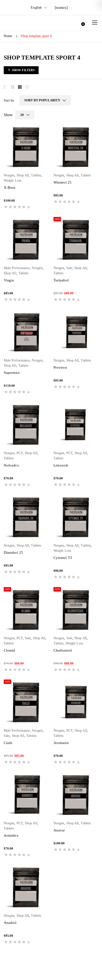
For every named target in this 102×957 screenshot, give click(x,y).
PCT (20, 453)
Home (8, 36)
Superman (12, 373)
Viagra (9, 280)
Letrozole (60, 465)
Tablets (36, 175)
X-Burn (9, 188)
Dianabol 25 (13, 552)
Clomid (9, 650)
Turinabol (61, 280)
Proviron (60, 367)
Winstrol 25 (62, 182)
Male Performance (17, 268)
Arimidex (11, 835)
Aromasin (61, 743)
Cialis (8, 743)
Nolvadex (11, 465)
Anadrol (10, 923)
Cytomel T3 (62, 558)
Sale (69, 268)
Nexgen (9, 175)
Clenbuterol (62, 650)
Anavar (59, 830)
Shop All (23, 175)
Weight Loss (12, 180)
